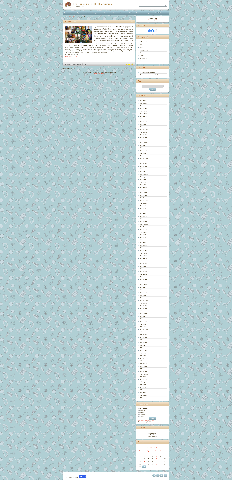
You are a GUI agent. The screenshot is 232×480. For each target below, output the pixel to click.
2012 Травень (143, 103)
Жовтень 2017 (152, 447)
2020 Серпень (143, 340)
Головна (65, 17)
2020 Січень (143, 324)
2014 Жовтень (143, 171)
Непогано (142, 414)
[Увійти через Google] (155, 30)
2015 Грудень (143, 203)
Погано (142, 416)
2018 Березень (144, 271)
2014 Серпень (143, 166)
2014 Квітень (143, 161)
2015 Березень (144, 184)
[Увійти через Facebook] (152, 30)
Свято (68, 64)
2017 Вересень (144, 255)
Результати (141, 420)
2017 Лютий (143, 237)
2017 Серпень (143, 253)
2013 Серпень (143, 140)
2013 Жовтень (143, 145)
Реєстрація (97, 73)
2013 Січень (143, 124)
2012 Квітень (143, 100)
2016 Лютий (143, 208)
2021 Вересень (144, 374)
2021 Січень (143, 353)
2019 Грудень (143, 321)
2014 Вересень (144, 169)
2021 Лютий (143, 355)
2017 (70, 17)
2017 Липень (143, 250)
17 (144, 461)
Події (141, 47)
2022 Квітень (143, 392)
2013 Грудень (143, 150)
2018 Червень (143, 279)
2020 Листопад (144, 347)
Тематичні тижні (144, 50)
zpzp (79, 64)
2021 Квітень (143, 361)
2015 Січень (143, 179)
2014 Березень (144, 158)
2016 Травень (143, 216)
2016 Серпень (143, 221)
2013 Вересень (144, 142)
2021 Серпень (143, 371)
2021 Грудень (143, 382)
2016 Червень (143, 219)
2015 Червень (143, 192)
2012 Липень (143, 108)
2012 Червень (143, 105)
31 (79, 17)
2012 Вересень (144, 113)
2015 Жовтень (143, 198)
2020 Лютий (143, 326)
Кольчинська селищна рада (147, 72)
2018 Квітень (143, 274)
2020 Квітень (143, 332)
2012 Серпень (143, 111)
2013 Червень (143, 137)
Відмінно (142, 410)
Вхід (102, 73)
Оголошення (143, 58)
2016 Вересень (144, 224)
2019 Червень (143, 308)
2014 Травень (143, 163)
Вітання (142, 55)
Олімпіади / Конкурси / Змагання (149, 42)
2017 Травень (143, 245)
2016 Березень (144, 211)
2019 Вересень (144, 313)
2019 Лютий (143, 298)
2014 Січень (143, 153)
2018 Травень (143, 276)
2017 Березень (144, 240)
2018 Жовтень (143, 287)
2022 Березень (144, 390)
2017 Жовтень (143, 258)
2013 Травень (143, 134)
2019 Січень (143, 295)
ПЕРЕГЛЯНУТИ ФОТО (71, 56)
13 (156, 459)
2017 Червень (143, 248)
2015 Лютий (143, 182)
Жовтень (75, 17)
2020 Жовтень (143, 345)
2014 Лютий (143, 155)
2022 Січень (143, 384)
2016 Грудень (143, 232)
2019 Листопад (144, 319)
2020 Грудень (143, 350)
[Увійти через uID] (149, 30)
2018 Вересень (144, 284)
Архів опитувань (149, 420)
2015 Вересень (144, 195)
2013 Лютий (143, 127)
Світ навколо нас (144, 53)
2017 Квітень (143, 242)
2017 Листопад (144, 261)
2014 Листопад (144, 174)
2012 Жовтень (143, 116)
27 (156, 464)
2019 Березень (144, 300)
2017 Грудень (143, 263)
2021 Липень (143, 369)
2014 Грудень (143, 177)
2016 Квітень (143, 213)
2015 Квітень (143, 187)
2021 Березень (144, 358)
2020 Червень (143, 337)
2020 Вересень (144, 342)
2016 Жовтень (143, 226)
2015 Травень (143, 190)
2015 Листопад (144, 200)
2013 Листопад (144, 148)
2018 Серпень (143, 282)
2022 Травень (143, 395)
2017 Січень (143, 234)
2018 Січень (143, 266)
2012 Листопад (144, 119)
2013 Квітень (143, 132)
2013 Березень (144, 129)
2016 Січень (143, 205)
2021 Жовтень (143, 376)
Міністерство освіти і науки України (149, 75)
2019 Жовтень (143, 316)
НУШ (141, 44)
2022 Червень (143, 397)
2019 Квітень (143, 303)
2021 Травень (143, 363)
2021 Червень (143, 366)
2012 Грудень (143, 121)
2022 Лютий (143, 387)
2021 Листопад (144, 379)
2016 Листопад (144, 229)
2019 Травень (143, 305)
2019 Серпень (143, 311)
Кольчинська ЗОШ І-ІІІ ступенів (92, 4)
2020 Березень (144, 329)
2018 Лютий (143, 269)
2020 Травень (143, 334)
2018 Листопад (144, 290)
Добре (142, 412)
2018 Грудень (143, 292)
